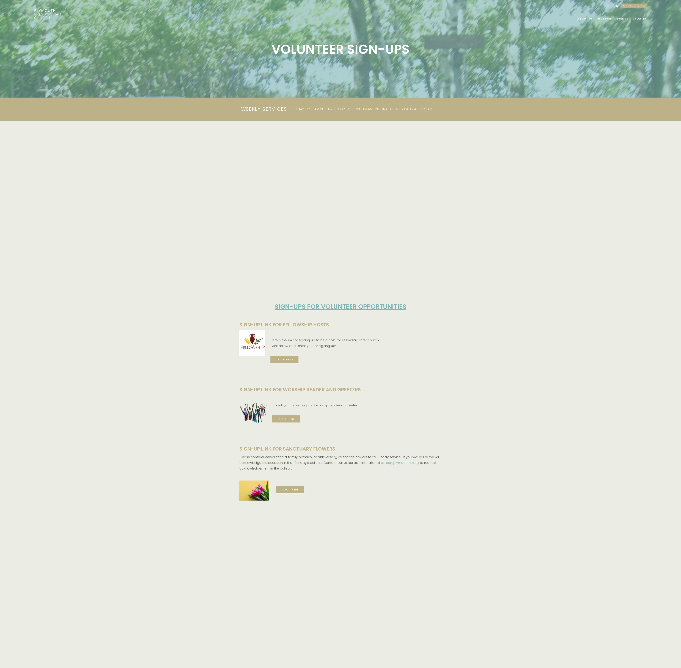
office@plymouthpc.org (400, 462)
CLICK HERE (284, 359)
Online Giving (634, 6)
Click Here (290, 489)
